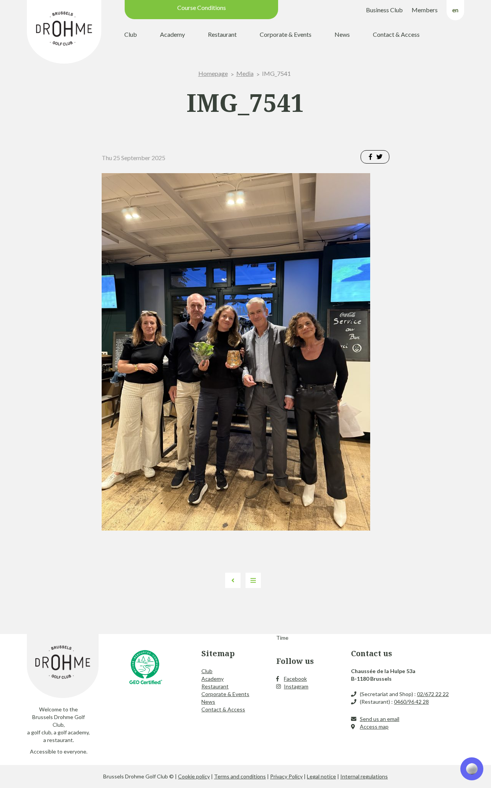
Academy (172, 34)
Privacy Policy (286, 776)
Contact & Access (396, 34)
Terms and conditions (240, 776)
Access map (374, 726)
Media (245, 73)
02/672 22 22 (433, 694)
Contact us (371, 653)
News (342, 34)
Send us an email (379, 719)
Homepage (213, 73)
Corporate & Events (285, 34)
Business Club (384, 9)
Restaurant (222, 34)
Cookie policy (194, 776)
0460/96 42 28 (411, 701)
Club (130, 34)
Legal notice (321, 776)
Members (425, 9)
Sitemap (218, 653)
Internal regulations (364, 776)
